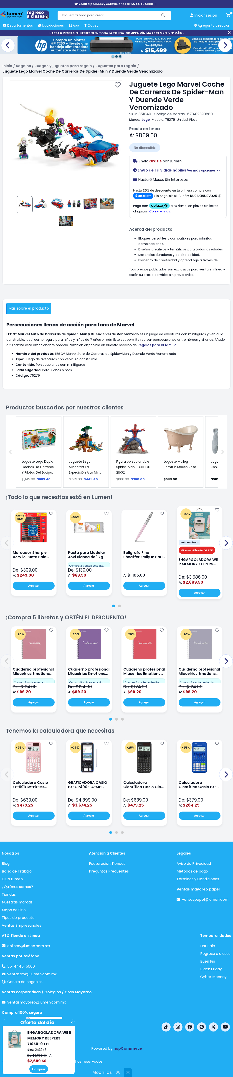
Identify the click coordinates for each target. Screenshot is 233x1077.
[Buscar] (163, 16)
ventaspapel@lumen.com (205, 899)
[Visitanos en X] (213, 1027)
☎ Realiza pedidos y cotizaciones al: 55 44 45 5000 (113, 4)
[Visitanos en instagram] (177, 1027)
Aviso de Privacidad (194, 863)
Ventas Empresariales (21, 925)
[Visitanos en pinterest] (201, 1027)
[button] (7, 543)
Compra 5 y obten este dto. (31, 682)
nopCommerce (128, 1048)
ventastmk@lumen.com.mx (32, 974)
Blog (6, 863)
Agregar (33, 585)
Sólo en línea (189, 542)
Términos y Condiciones (198, 879)
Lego (146, 119)
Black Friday (211, 969)
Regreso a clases (215, 953)
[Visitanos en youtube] (225, 1027)
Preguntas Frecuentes (109, 871)
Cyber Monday (213, 976)
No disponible (145, 147)
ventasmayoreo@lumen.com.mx (36, 1002)
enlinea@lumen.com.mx (28, 945)
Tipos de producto (18, 917)
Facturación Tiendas (107, 863)
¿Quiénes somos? (17, 886)
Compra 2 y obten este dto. (86, 566)
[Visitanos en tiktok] (166, 1027)
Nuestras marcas (17, 902)
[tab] (113, 606)
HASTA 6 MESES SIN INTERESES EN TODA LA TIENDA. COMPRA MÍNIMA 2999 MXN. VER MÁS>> (116, 33)
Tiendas (9, 894)
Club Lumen (12, 879)
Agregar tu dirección (213, 25)
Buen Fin (207, 961)
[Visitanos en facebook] (189, 1027)
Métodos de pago (192, 871)
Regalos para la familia (157, 345)
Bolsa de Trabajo (17, 871)
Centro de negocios (25, 981)
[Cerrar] (229, 32)
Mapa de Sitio (14, 910)
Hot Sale (207, 945)
